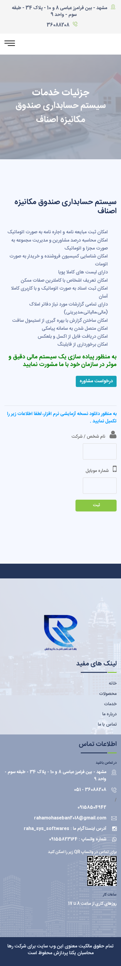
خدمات (110, 704)
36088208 (58, 25)
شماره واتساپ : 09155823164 (77, 839)
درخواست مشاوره (96, 381)
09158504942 (92, 807)
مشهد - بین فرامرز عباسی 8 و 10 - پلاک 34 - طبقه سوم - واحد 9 (59, 11)
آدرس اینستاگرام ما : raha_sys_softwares (65, 828)
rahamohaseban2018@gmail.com (70, 818)
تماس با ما (107, 724)
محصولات (108, 694)
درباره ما (109, 714)
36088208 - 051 (90, 789)
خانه (113, 683)
